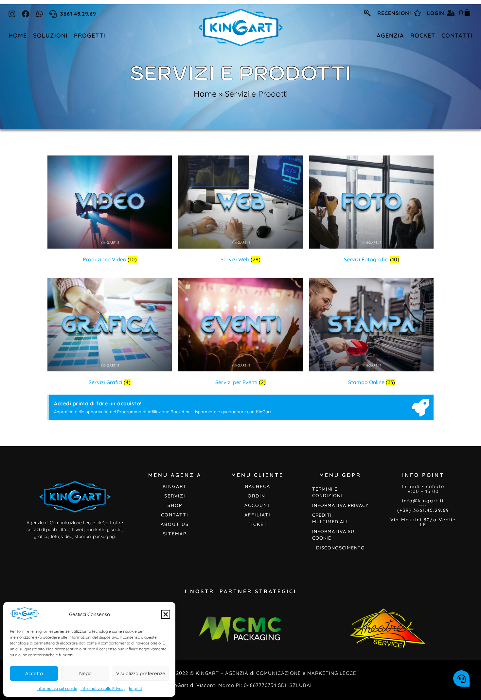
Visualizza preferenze (140, 673)
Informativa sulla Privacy (103, 688)
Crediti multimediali (330, 518)
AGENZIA (390, 35)
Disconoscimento (340, 548)
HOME (18, 35)
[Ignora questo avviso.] (420, 409)
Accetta (34, 673)
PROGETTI (89, 35)
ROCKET (422, 35)
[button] (165, 614)
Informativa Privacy (340, 505)
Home (205, 94)
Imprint (135, 688)
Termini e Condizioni (327, 492)
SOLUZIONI (50, 35)
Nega (85, 673)
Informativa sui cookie (57, 688)
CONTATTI (456, 35)
